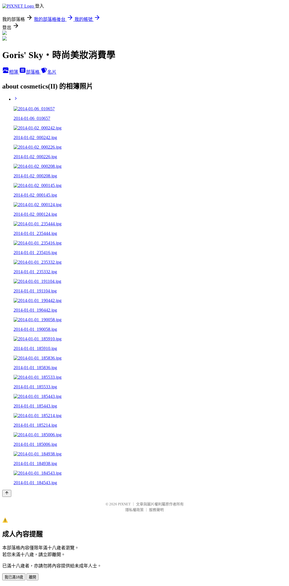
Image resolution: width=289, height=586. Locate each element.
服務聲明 (156, 510)
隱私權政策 (134, 510)
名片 (51, 72)
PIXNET (124, 504)
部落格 (33, 72)
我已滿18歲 (14, 577)
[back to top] (6, 493)
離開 (32, 577)
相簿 (14, 72)
